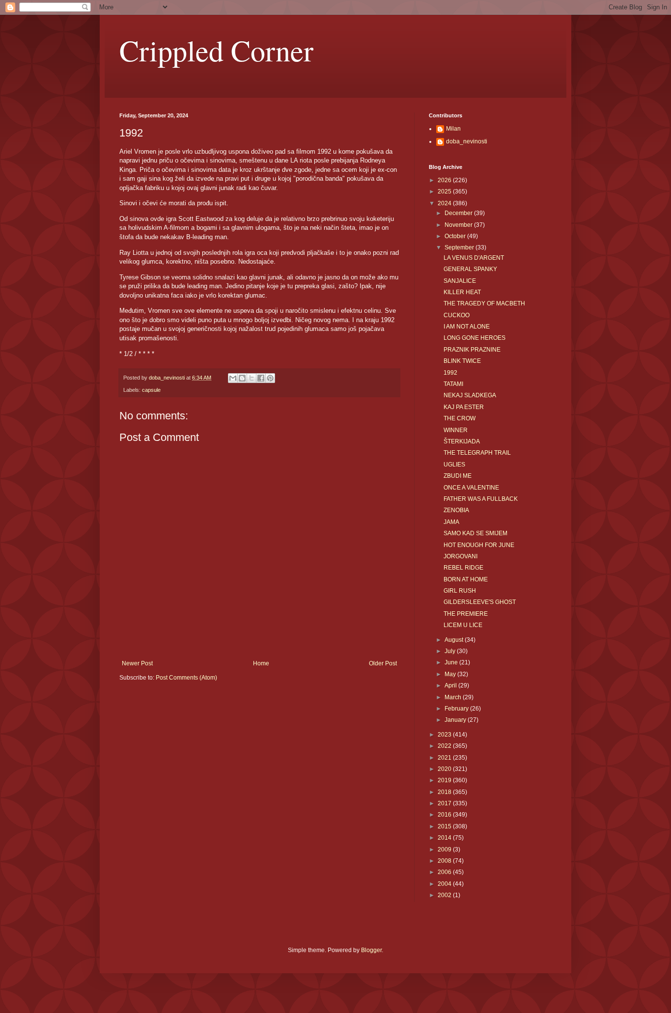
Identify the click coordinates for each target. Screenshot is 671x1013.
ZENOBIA (456, 510)
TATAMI (453, 384)
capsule (151, 390)
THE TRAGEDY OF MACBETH (484, 303)
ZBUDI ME (458, 475)
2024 (445, 203)
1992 (450, 372)
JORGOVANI (460, 556)
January (456, 719)
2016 (445, 814)
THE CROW (459, 418)
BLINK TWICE (462, 360)
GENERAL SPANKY (470, 269)
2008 (445, 860)
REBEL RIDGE (463, 567)
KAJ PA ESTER (464, 407)
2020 (445, 769)
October (456, 236)
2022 (445, 745)
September (460, 247)
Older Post (383, 663)
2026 (445, 180)
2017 (445, 803)
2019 (445, 780)
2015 (445, 826)
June (452, 662)
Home (261, 663)
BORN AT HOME (466, 579)
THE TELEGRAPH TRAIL (477, 452)
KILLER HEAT (462, 292)
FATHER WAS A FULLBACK (481, 498)
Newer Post (137, 663)
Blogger (371, 950)
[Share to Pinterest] (270, 378)
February (457, 708)
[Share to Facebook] (261, 378)
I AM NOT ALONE (467, 326)
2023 (445, 734)
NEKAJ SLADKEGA (470, 395)
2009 (445, 849)
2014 (445, 837)
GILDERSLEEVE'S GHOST (480, 602)
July (451, 651)
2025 (445, 191)
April (451, 685)
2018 (445, 792)
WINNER (456, 430)
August (455, 639)
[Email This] (233, 378)
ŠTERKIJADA (462, 441)
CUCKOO (457, 315)
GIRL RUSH (460, 590)
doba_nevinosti (466, 141)
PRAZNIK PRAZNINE (472, 349)
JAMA (451, 522)
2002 (445, 895)
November (459, 224)
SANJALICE (460, 280)
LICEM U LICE (463, 625)
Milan (453, 128)
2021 (445, 757)
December (459, 213)
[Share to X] (251, 378)
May (451, 674)
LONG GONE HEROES (474, 337)
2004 (445, 883)
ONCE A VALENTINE (471, 487)
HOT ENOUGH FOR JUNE (479, 545)
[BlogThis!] (242, 378)
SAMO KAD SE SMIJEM (475, 533)
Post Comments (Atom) (186, 677)
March (454, 697)
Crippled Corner (216, 50)
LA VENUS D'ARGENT (474, 257)
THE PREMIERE (466, 613)
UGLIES (454, 464)
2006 (445, 872)
